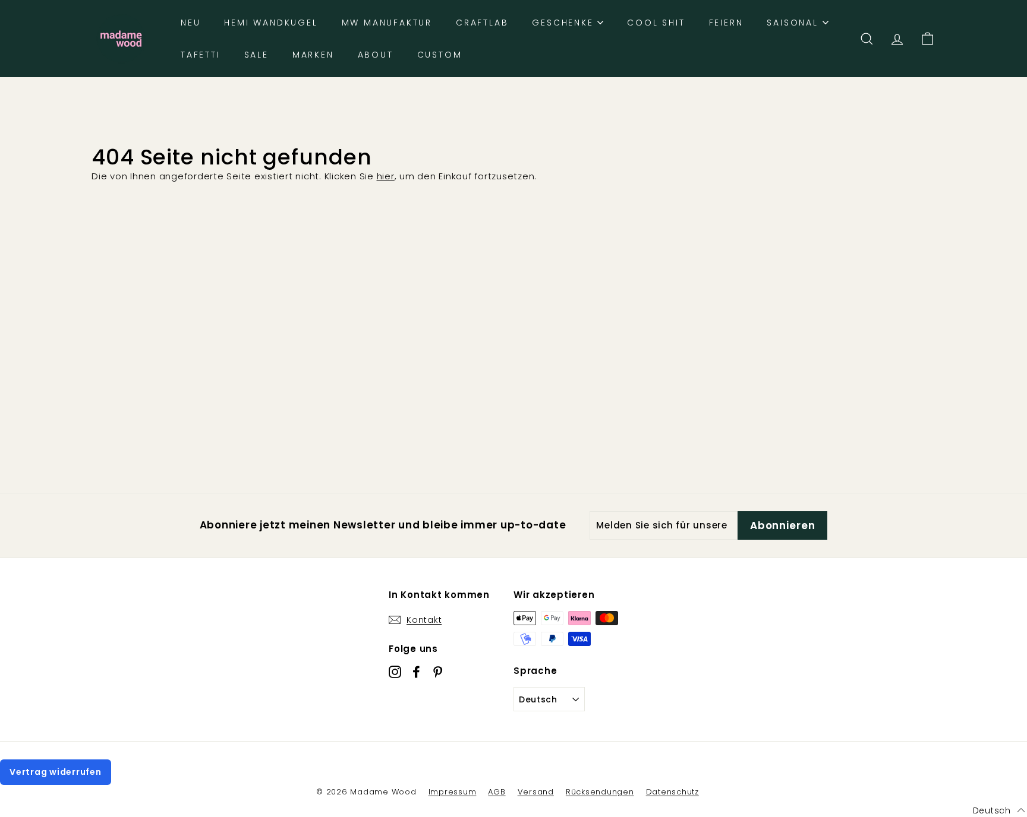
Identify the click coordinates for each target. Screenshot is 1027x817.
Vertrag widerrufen (56, 772)
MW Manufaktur (387, 22)
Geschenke (564, 22)
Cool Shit (656, 22)
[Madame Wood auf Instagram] (395, 672)
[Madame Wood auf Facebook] (416, 672)
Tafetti (200, 55)
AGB (496, 791)
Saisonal (794, 22)
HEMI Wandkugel (270, 22)
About (375, 55)
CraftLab (482, 22)
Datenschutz (672, 791)
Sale (256, 55)
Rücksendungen (600, 791)
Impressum (453, 791)
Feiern (726, 22)
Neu (190, 22)
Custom (439, 55)
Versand (536, 791)
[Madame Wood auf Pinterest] (437, 672)
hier (386, 176)
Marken (313, 55)
